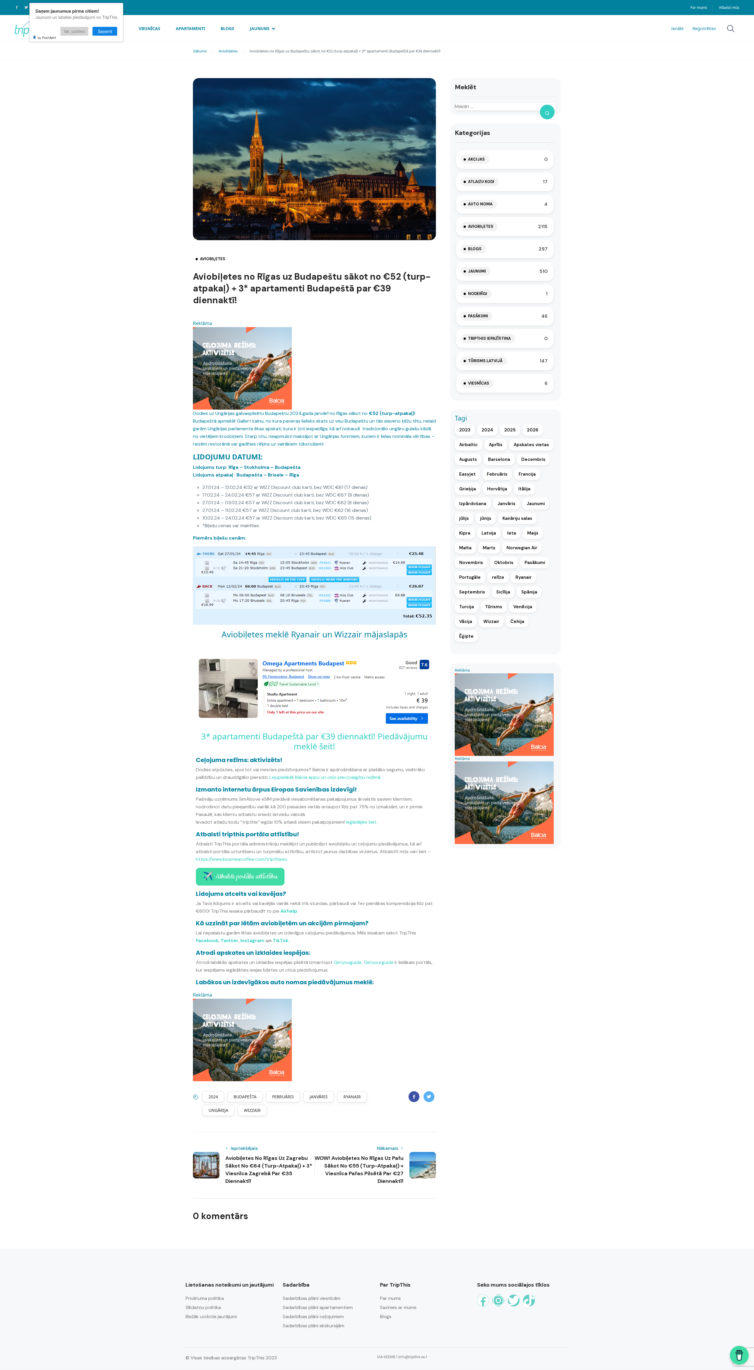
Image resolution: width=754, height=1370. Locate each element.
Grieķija (467, 489)
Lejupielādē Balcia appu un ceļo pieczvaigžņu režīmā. (325, 777)
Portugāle (470, 577)
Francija (527, 474)
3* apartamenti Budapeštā (252, 736)
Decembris (533, 459)
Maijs (532, 533)
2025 (510, 430)
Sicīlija (503, 592)
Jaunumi (259, 28)
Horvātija (497, 489)
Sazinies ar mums (398, 1307)
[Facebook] (483, 1300)
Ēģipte (466, 636)
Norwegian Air (522, 548)
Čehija (517, 621)
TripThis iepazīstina (489, 338)
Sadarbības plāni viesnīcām (311, 1298)
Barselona (499, 459)
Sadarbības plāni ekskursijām (313, 1326)
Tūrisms (493, 607)
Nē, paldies (74, 31)
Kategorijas (472, 132)
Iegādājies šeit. (361, 822)
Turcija (466, 607)
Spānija (529, 592)
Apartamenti (190, 28)
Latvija (489, 533)
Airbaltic (468, 445)
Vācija (465, 621)
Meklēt (465, 87)
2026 (532, 430)
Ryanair (352, 1096)
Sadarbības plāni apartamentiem (318, 1307)
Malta (465, 548)
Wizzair (252, 1110)
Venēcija (522, 607)
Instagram (252, 940)
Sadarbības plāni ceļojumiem (313, 1316)
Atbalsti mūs (729, 7)
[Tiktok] (529, 1300)
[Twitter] (514, 1300)
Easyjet (467, 474)
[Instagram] (498, 1300)
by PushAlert (47, 37)
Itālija (524, 489)
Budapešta (245, 1096)
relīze (498, 577)
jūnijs (485, 518)
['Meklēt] (547, 112)
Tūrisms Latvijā (485, 360)
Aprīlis (495, 445)
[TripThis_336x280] (242, 368)
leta (511, 533)
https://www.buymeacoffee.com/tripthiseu (241, 859)
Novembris (471, 563)
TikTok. (281, 940)
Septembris (472, 592)
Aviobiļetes (228, 51)
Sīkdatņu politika (203, 1307)
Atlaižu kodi (481, 181)
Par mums (698, 7)
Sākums (200, 51)
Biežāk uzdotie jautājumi (211, 1316)
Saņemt (105, 31)
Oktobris (503, 563)
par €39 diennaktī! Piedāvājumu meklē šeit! (361, 741)
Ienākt (677, 28)
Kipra (464, 533)
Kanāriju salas (517, 518)
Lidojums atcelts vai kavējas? (241, 894)
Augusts (468, 459)
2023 (464, 430)
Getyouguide (348, 962)
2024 (213, 1096)
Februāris (283, 1096)
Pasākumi (478, 316)
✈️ (240, 876)
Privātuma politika (205, 1298)
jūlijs (464, 518)
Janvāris (319, 1096)
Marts (489, 548)
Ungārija (218, 1110)
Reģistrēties (704, 28)
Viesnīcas (149, 28)
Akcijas (476, 159)
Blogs (227, 28)
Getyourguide (378, 962)
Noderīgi (477, 293)
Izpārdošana (472, 504)
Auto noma (480, 204)
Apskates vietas (531, 445)
